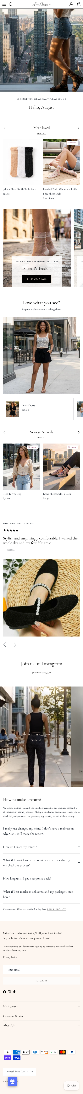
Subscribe (41, 619)
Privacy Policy (41, 597)
